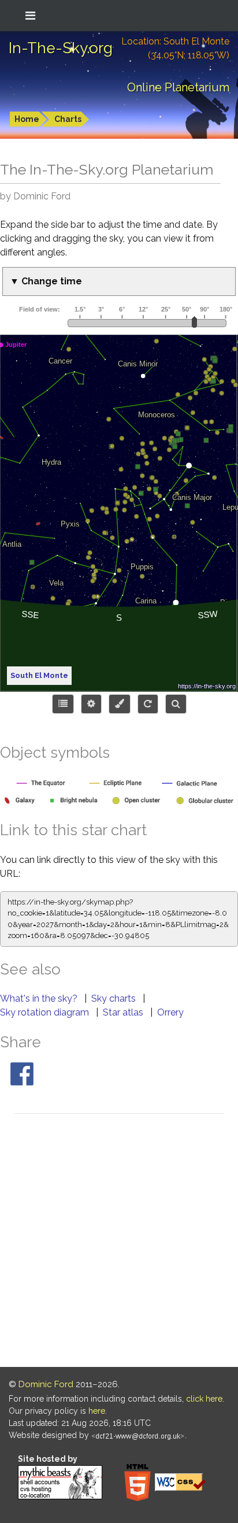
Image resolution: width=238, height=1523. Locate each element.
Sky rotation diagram (45, 1012)
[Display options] (91, 704)
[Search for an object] (176, 704)
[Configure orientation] (147, 704)
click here (204, 1398)
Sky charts (114, 998)
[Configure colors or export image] (120, 704)
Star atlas (124, 1012)
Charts (67, 119)
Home (26, 119)
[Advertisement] (119, 1242)
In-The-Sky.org (61, 48)
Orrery (170, 1012)
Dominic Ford (45, 1384)
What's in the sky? (40, 998)
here (96, 1410)
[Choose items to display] (63, 704)
